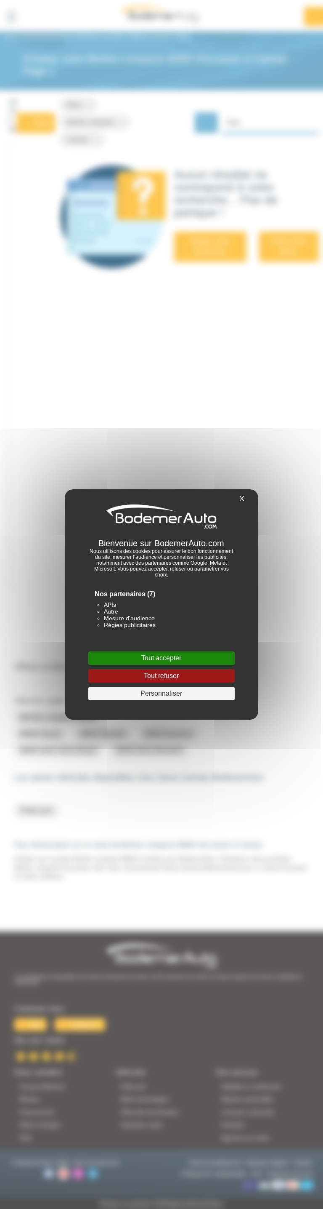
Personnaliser (161, 693)
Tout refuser (161, 675)
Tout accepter (161, 658)
